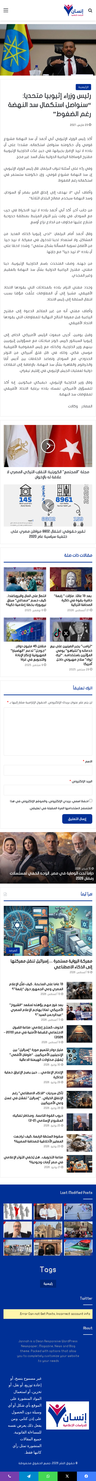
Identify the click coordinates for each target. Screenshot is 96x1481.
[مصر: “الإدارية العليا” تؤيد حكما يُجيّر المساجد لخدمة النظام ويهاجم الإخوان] (48, 1229)
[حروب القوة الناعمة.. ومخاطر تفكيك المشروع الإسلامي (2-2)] (79, 1122)
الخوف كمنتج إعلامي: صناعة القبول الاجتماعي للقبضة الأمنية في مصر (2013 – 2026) (33, 1032)
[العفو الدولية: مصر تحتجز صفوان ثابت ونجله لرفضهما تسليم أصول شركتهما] (48, 1211)
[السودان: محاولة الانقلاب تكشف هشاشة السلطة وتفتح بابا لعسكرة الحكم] (17, 1248)
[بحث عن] (90, 12)
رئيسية (48, 1283)
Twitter (86, 1298)
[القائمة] (5, 12)
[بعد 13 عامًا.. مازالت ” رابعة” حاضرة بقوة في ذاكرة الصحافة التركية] (71, 579)
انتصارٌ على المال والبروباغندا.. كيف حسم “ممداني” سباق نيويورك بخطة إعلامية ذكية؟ (26, 600)
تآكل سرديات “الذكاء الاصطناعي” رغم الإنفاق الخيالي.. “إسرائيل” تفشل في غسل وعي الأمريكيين (33, 1098)
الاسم (87, 761)
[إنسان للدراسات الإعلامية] (73, 10)
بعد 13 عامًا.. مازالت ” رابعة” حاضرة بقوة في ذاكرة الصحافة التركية (73, 600)
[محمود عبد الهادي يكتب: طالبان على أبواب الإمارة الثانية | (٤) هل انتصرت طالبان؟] (17, 1229)
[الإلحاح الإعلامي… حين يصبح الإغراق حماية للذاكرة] (79, 1079)
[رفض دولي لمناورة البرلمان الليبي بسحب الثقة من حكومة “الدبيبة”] (78, 1248)
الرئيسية (83, 87)
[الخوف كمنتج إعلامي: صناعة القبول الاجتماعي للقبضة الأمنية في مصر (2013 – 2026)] (79, 1034)
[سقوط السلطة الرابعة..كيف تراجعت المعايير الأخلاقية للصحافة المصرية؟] (79, 1143)
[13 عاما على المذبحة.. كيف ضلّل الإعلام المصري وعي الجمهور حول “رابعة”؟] (79, 990)
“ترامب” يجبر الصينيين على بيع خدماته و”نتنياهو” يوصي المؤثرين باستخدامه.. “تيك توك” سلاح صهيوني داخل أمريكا (71, 655)
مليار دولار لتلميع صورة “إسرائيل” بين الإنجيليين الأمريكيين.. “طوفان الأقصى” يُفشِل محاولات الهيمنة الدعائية (36, 1054)
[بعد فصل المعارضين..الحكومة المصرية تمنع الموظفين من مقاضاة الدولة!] (17, 1211)
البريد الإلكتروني (81, 781)
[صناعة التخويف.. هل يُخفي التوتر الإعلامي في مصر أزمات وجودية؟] (79, 1164)
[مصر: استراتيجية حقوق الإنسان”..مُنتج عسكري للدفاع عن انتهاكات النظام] (78, 1229)
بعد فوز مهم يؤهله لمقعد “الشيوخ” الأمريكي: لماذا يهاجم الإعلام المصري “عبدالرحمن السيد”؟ (36, 1010)
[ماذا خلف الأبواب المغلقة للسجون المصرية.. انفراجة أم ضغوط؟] (48, 1248)
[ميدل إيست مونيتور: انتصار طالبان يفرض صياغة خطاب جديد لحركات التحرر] (78, 1211)
